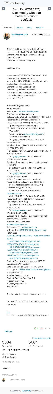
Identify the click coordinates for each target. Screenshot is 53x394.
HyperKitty (26, 391)
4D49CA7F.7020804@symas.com (25, 247)
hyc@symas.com (19, 156)
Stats (29, 27)
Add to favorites (12, 362)
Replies (19, 27)
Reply (9, 331)
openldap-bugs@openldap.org (15, 349)
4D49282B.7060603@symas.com (25, 241)
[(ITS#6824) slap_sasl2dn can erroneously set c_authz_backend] (3, 8)
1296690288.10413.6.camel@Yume (35, 269)
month (39, 27)
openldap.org (17, 3)
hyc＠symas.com (20, 34)
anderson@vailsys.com (29, 111)
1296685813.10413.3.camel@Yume (23, 255)
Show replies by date (41, 338)
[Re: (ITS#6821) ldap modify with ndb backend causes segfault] (49, 8)
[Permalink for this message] (49, 328)
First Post (8, 27)
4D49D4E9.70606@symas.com (24, 252)
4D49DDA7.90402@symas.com (32, 230)
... (9, 312)
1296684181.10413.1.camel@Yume (22, 250)
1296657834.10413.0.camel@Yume (23, 244)
